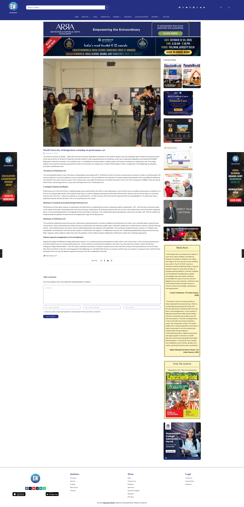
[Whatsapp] (197, 7)
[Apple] (200, 7)
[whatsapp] (111, 260)
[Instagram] (190, 7)
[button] (221, 7)
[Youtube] (186, 7)
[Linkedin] (193, 7)
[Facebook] (179, 7)
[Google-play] (204, 7)
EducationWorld (108, 503)
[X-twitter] (183, 7)
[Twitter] (101, 260)
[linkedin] (108, 260)
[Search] (107, 7)
